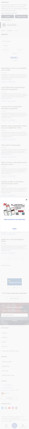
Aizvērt (14, 228)
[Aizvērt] (26, 199)
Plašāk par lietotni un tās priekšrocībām (14, 219)
